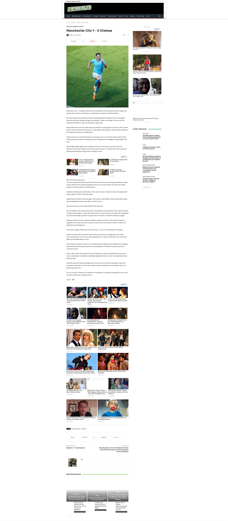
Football (73, 22)
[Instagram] (154, 1)
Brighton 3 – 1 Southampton (75, 448)
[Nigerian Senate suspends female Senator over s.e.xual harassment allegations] (69, 504)
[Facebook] (152, 1)
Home (68, 22)
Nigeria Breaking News (80, 511)
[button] (159, 16)
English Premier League (82, 22)
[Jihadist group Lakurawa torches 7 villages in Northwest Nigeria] (90, 504)
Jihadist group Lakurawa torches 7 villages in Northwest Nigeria (151, 180)
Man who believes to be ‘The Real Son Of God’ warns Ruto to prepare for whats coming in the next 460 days (113, 449)
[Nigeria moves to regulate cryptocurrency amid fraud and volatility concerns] (111, 504)
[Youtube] (160, 1)
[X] (156, 1)
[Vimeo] (158, 1)
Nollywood (76, 494)
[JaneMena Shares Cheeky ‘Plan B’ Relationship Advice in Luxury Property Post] (76, 489)
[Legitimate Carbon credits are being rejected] (97, 489)
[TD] (67, 35)
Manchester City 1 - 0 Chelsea (79, 428)
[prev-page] (67, 515)
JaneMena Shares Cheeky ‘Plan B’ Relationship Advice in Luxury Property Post (77, 497)
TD (71, 35)
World (97, 495)
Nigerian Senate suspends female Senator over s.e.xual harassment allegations (80, 506)
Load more (146, 187)
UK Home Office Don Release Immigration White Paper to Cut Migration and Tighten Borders (118, 497)
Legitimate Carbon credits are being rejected (97, 498)
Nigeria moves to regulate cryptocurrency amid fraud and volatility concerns (121, 506)
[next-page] (70, 515)
